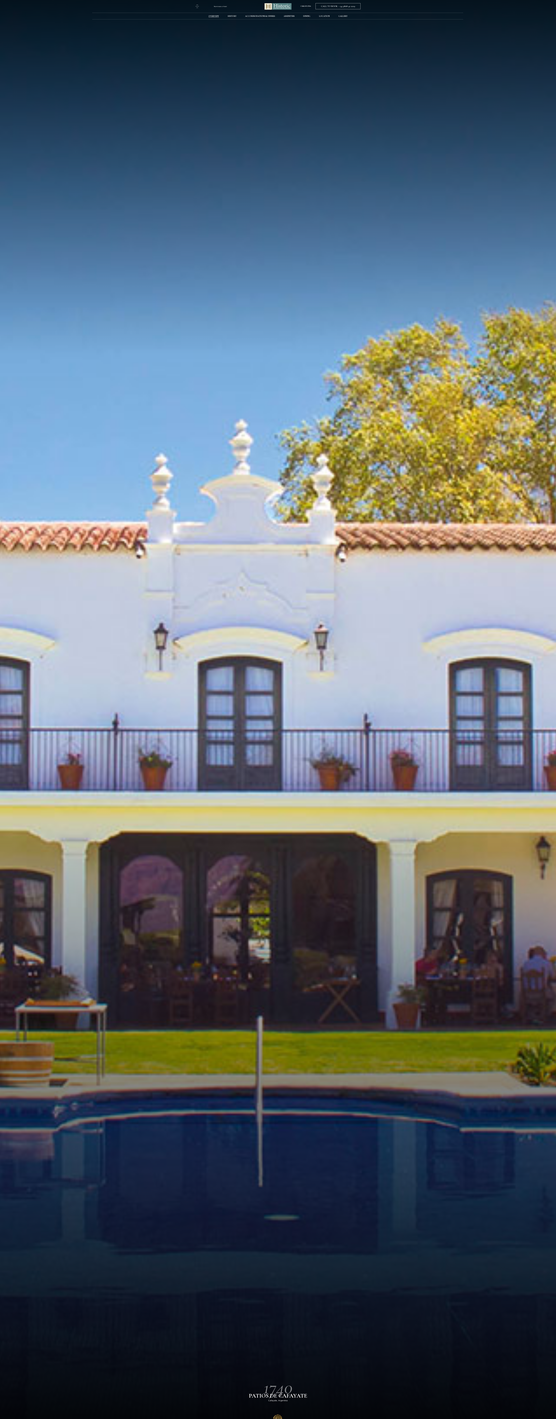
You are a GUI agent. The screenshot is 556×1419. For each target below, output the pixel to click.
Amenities (289, 16)
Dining (306, 16)
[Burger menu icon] (197, 6)
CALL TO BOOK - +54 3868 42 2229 (338, 6)
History (232, 16)
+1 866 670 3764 (305, 6)
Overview (214, 16)
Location (324, 16)
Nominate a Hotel (220, 6)
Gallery (343, 16)
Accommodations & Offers (260, 16)
